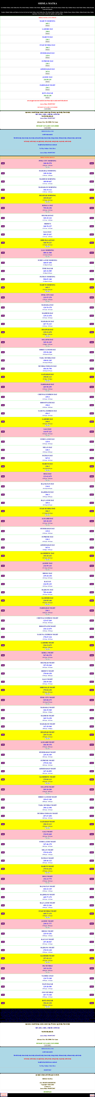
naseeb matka (33, 1021)
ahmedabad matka (51, 1012)
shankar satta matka (53, 1014)
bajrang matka (84, 1012)
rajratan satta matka (4, 1018)
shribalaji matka (28, 1009)
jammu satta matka (91, 1018)
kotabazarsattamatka (84, 1019)
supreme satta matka (61, 1018)
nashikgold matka (12, 1014)
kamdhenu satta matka (81, 1018)
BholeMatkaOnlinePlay (4, 1094)
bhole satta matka (9, 1019)
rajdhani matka (7, 1012)
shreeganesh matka (9, 1011)
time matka (47, 1009)
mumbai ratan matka (24, 1021)
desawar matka (87, 1009)
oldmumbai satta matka (75, 1019)
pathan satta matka (18, 1015)
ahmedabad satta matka (71, 1018)
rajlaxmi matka (14, 1012)
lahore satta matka (74, 1016)
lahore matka (76, 1011)
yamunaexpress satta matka (64, 1016)
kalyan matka (78, 1012)
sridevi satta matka (62, 1014)
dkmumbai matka (4, 1014)
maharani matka (79, 1009)
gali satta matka (86, 1014)
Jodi (3, 163)
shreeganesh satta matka (81, 1015)
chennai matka (48, 1021)
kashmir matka (91, 1012)
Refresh (47, 25)
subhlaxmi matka (41, 1009)
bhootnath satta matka (52, 1016)
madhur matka (73, 1009)
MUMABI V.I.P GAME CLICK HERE (47, 108)
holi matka (87, 1011)
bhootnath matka (59, 1011)
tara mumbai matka (13, 1021)
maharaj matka (66, 1009)
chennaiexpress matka (50, 1011)
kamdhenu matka (59, 1012)
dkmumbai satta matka (44, 1019)
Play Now (47, 167)
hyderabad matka (36, 1012)
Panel (91, 163)
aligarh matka (29, 1012)
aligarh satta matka (42, 1018)
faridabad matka (42, 1011)
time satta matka (9, 1015)
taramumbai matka (17, 1011)
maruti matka (59, 1009)
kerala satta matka (44, 1014)
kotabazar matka (36, 1014)
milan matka (82, 1011)
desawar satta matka (62, 1015)
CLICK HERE (47, 109)
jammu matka (66, 1012)
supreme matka (43, 1012)
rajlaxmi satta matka (22, 1018)
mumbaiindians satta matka (11, 1016)
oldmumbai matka (28, 1014)
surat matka (41, 1021)
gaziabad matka (34, 1011)
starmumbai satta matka (33, 1018)
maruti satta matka (26, 1015)
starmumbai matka (22, 1012)
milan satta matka (82, 1016)
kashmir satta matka (35, 1019)
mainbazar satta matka (65, 1019)
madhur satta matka (44, 1015)
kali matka (22, 1009)
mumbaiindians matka (26, 1011)
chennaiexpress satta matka (42, 1016)
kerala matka (4, 1009)
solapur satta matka (71, 1015)
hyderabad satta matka (52, 1018)
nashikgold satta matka (54, 1019)
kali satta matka (69, 1014)
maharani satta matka (53, 1015)
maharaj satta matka (35, 1015)
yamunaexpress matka (68, 1011)
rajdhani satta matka (13, 1018)
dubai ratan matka (86, 1021)
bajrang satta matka (26, 1019)
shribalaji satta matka (77, 1014)
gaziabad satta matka (21, 1016)
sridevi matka (17, 1009)
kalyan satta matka (17, 1019)
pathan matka (53, 1009)
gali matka (35, 1009)
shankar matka (10, 1009)
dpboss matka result (67, 1021)
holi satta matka (89, 1016)
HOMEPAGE (47, 1092)
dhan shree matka (76, 1021)
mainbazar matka (20, 1014)
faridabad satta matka (31, 1016)
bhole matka (72, 1012)
